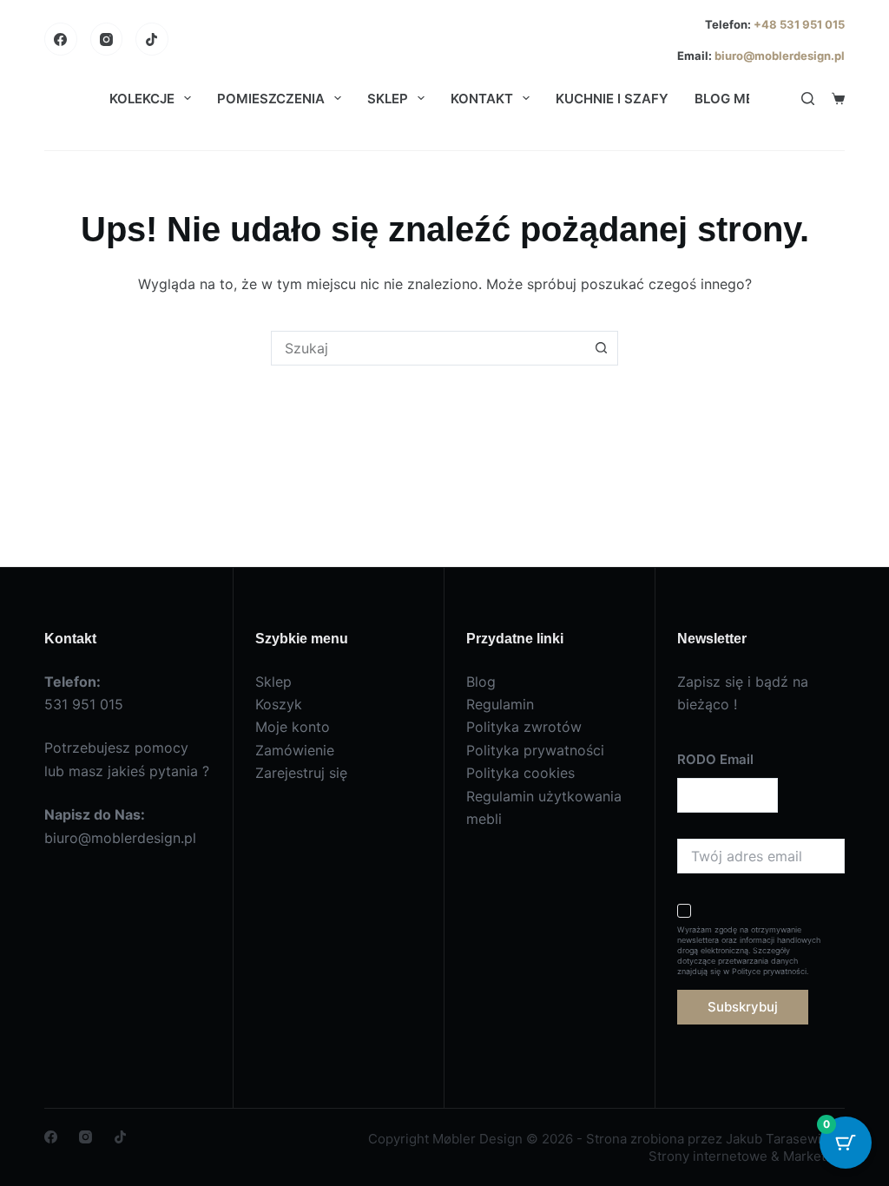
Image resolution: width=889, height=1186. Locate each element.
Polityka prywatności (535, 750)
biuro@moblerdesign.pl (779, 56)
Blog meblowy (748, 98)
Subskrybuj (743, 1006)
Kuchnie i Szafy (612, 98)
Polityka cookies (520, 772)
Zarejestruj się (301, 772)
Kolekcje (142, 98)
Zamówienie (294, 750)
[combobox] (428, 348)
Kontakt (482, 98)
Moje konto (292, 726)
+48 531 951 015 (798, 24)
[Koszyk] (838, 98)
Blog (481, 681)
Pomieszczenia (271, 98)
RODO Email (715, 759)
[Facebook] (60, 39)
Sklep (387, 98)
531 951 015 (83, 704)
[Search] (807, 98)
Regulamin (500, 704)
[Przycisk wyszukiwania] (600, 348)
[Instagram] (106, 39)
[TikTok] (151, 39)
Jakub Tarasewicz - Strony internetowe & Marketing (747, 1147)
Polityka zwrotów (524, 726)
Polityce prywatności (769, 971)
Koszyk (278, 704)
